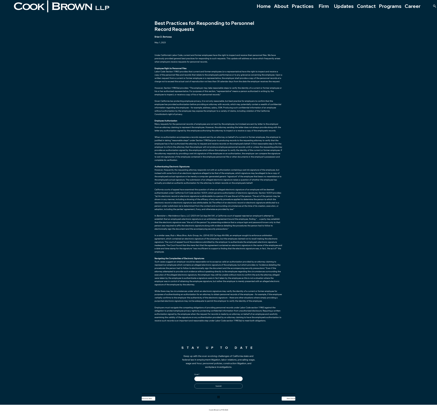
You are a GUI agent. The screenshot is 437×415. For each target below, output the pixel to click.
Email (196, 374)
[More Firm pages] (330, 6)
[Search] (434, 6)
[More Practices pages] (314, 6)
